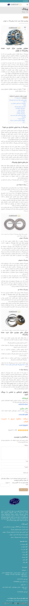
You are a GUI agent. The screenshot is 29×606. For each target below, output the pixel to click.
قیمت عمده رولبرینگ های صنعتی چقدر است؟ (17, 364)
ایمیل (26, 467)
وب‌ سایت (25, 472)
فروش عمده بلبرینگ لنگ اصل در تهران (19, 534)
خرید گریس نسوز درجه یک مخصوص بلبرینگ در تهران (15, 532)
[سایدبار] (27, 183)
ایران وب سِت (9, 600)
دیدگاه (26, 445)
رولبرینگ (23, 12)
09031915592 (23, 425)
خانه (27, 12)
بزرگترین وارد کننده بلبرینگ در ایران (19, 537)
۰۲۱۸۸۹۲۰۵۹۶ (23, 415)
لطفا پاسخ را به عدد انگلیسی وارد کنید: (20, 483)
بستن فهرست (18, 98)
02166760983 (23, 404)
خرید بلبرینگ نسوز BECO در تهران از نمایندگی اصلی (15, 527)
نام (27, 461)
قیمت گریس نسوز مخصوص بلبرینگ (19, 529)
